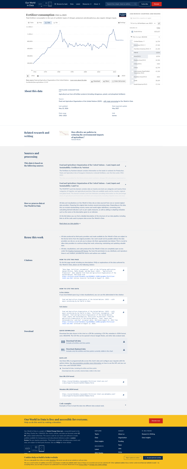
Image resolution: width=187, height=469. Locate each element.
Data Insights (99, 441)
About (96, 4)
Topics (97, 434)
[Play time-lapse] (28, 76)
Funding (121, 441)
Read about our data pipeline (69, 223)
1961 (33, 76)
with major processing (110, 101)
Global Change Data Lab (55, 431)
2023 (123, 76)
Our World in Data (30, 4)
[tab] (30, 22)
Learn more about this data (78, 80)
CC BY (46, 82)
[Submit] (135, 4)
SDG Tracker (99, 453)
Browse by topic (62, 4)
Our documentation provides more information (85, 363)
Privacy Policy (83, 464)
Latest (78, 4)
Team (120, 445)
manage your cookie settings (98, 464)
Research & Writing (148, 434)
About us (121, 434)
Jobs (119, 448)
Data (71, 4)
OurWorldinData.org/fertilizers (34, 82)
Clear (158, 28)
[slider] (38, 76)
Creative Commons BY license (78, 251)
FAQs (58, 442)
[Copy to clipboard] (121, 270)
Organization (122, 437)
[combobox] (121, 4)
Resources (86, 4)
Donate (156, 4)
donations (53, 460)
